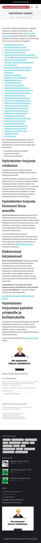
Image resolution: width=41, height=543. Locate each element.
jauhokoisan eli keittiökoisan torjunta (17, 101)
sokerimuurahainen (9, 449)
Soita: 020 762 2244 (21, 2)
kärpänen (25, 443)
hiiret (5, 443)
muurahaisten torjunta (12, 55)
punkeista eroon (10, 136)
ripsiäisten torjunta (11, 134)
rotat (23, 446)
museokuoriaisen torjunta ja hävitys (17, 93)
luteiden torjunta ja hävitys (13, 45)
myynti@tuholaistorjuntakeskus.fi (13, 500)
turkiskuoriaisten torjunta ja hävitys (16, 50)
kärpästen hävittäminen (12, 75)
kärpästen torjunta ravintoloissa (15, 78)
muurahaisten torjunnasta (24, 244)
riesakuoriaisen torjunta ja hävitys (16, 111)
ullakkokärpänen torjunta (13, 80)
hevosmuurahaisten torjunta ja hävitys (18, 68)
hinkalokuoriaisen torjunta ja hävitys (17, 98)
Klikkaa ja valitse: (7, 391)
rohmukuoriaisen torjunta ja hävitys (16, 106)
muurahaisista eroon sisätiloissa (26, 57)
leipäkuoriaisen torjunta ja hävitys (16, 113)
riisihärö (17, 446)
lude (32, 443)
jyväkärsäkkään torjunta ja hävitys (16, 108)
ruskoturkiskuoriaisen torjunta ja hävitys (18, 90)
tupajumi (19, 449)
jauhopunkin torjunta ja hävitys (15, 121)
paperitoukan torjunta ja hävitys (15, 60)
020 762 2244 (10, 497)
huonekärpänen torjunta (12, 83)
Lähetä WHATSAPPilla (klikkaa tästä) (14, 418)
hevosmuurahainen (31, 439)
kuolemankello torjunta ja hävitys (16, 126)
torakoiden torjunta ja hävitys (14, 52)
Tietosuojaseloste (32, 539)
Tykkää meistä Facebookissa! (11, 502)
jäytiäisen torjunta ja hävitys (14, 85)
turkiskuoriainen (29, 449)
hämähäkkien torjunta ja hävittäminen (17, 118)
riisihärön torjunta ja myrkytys (14, 96)
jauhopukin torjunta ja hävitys (14, 116)
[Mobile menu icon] (37, 7)
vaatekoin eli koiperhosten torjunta (16, 88)
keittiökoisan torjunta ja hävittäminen (17, 103)
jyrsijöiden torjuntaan (30, 338)
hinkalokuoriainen (15, 443)
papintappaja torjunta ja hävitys (15, 129)
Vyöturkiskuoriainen (22, 452)
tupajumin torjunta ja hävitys (14, 123)
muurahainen (7, 446)
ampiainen (6, 439)
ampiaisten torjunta (11, 70)
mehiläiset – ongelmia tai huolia (15, 131)
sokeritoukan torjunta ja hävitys (15, 47)
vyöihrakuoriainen (8, 452)
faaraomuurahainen (18, 439)
